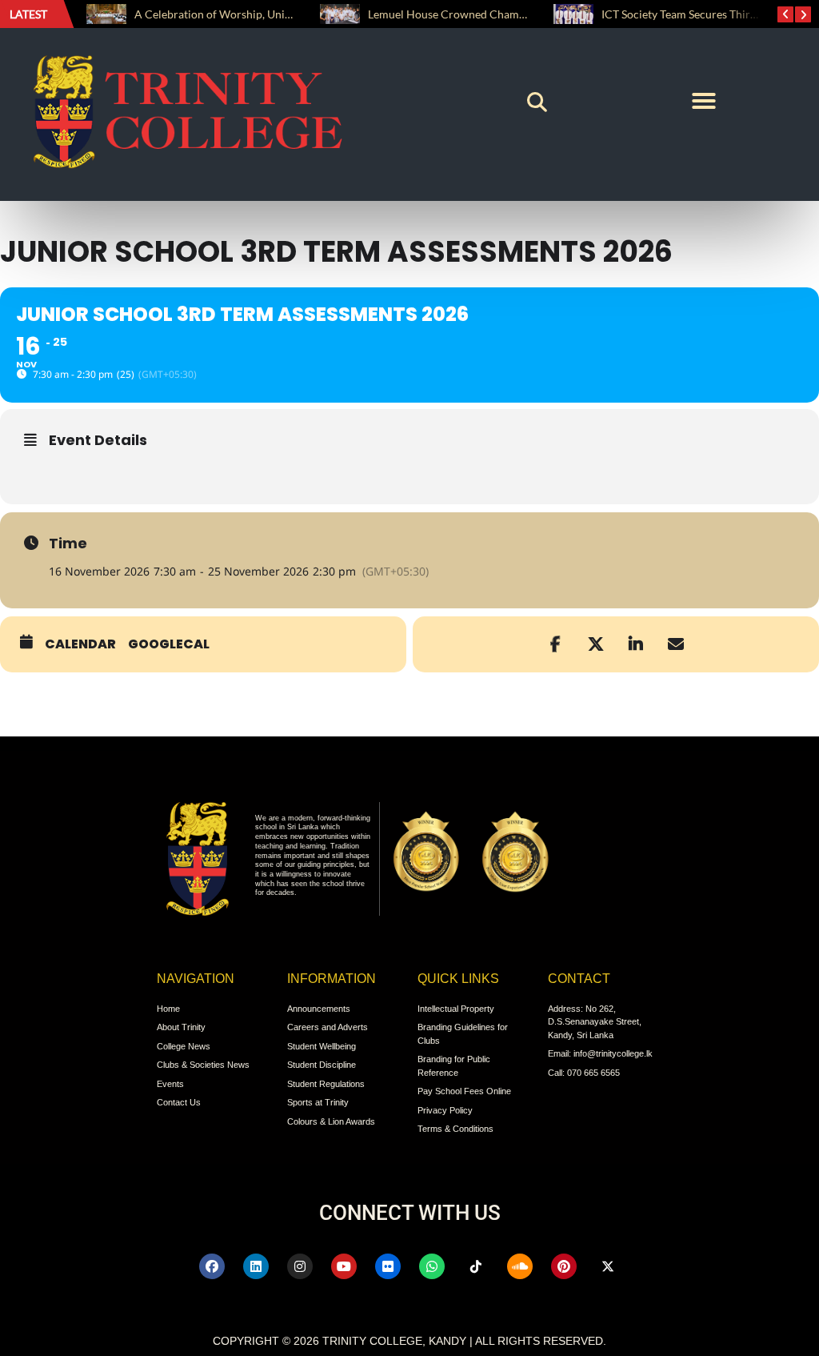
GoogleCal (169, 644)
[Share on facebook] (556, 644)
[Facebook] (212, 1266)
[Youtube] (344, 1266)
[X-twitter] (608, 1266)
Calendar (80, 644)
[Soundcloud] (520, 1266)
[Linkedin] (256, 1266)
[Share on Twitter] (596, 644)
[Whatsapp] (432, 1266)
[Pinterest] (564, 1266)
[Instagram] (300, 1266)
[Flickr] (388, 1266)
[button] (537, 102)
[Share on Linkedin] (636, 644)
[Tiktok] (476, 1266)
